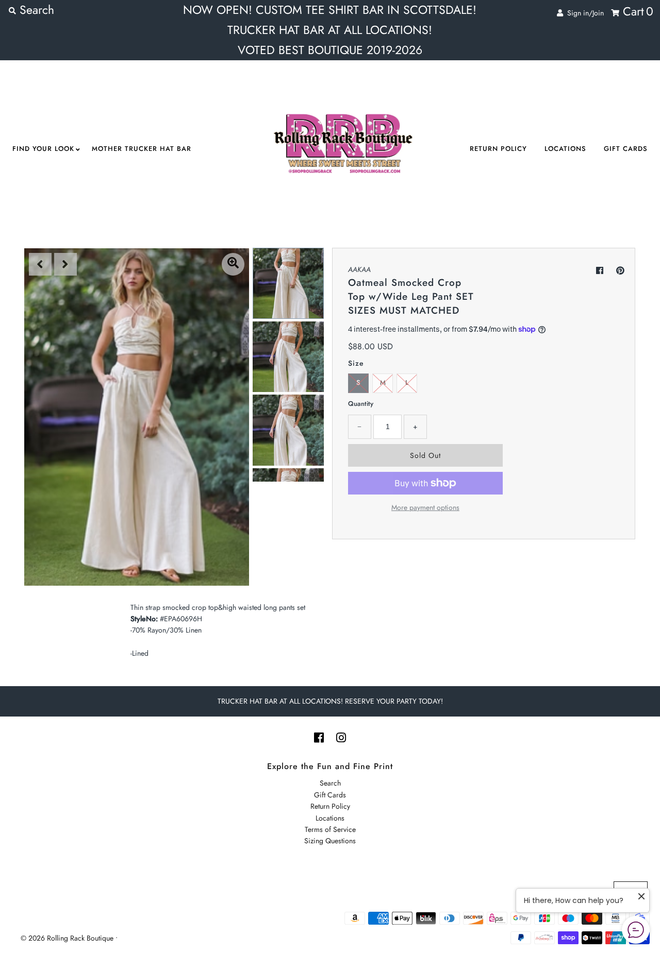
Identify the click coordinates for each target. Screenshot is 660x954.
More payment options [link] (425, 507)
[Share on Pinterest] (620, 271)
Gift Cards (626, 149)
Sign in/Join (583, 13)
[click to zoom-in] (233, 264)
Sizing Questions (330, 841)
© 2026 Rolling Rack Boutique (68, 938)
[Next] (65, 264)
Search (330, 783)
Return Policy (498, 149)
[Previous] (40, 264)
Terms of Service (330, 829)
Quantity (360, 403)
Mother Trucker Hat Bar (141, 149)
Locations (565, 149)
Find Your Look (43, 149)
